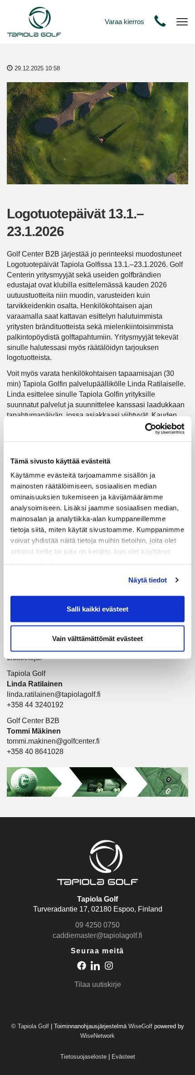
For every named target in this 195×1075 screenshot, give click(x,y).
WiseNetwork (97, 1035)
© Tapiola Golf (30, 1026)
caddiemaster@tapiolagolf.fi (97, 935)
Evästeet (123, 1056)
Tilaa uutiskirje (97, 984)
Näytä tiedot (147, 580)
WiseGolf (140, 1026)
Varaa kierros (124, 21)
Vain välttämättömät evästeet (97, 638)
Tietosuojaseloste (83, 1056)
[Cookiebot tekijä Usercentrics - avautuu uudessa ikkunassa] (145, 429)
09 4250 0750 (97, 925)
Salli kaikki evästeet (97, 608)
